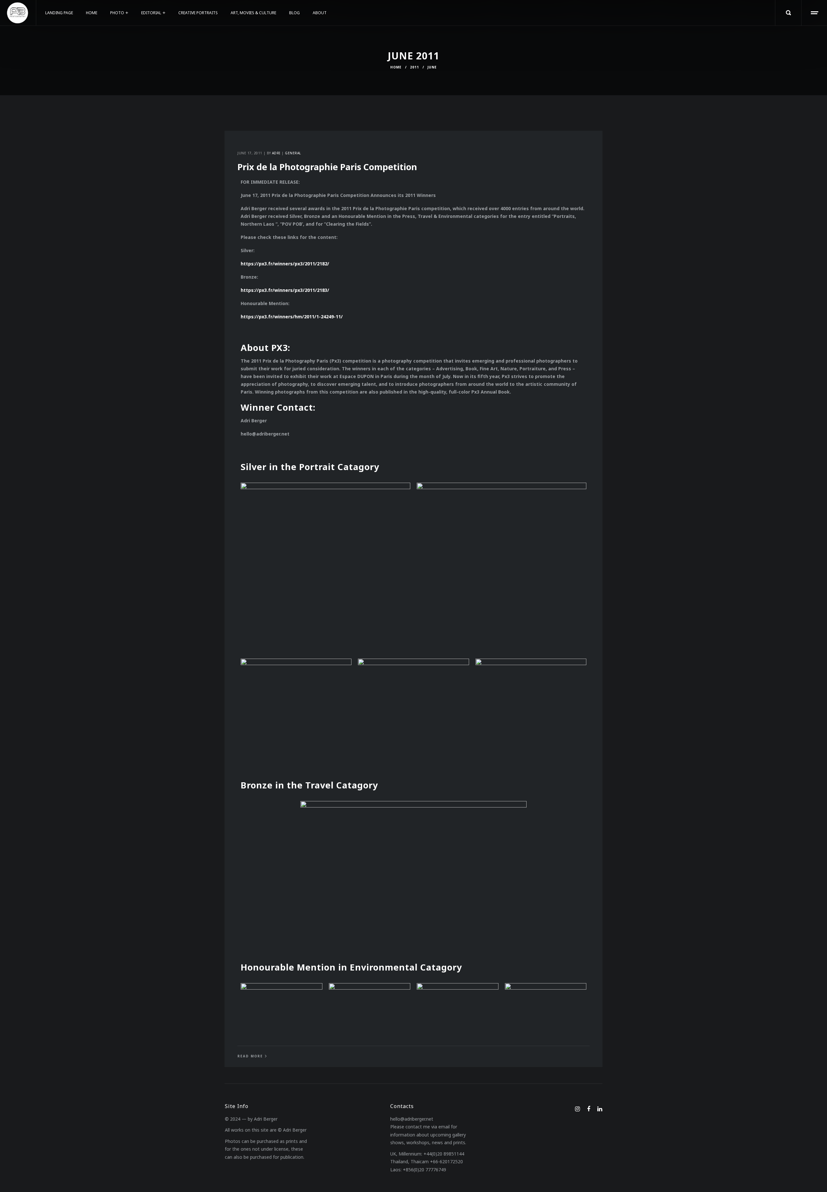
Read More (250, 1056)
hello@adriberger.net (411, 1119)
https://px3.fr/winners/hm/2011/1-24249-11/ (292, 316)
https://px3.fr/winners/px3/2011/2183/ (285, 290)
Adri (276, 153)
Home (396, 67)
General (293, 153)
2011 (414, 67)
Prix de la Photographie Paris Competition (327, 167)
